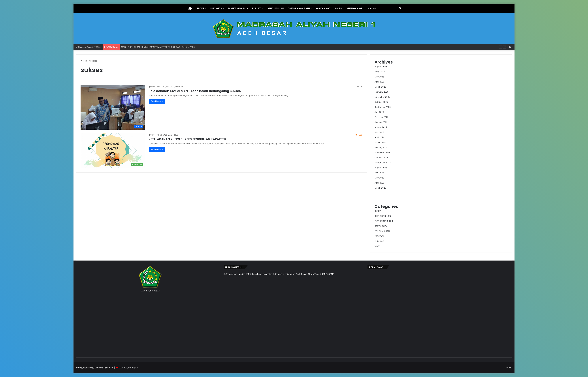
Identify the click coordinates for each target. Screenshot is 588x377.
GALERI (338, 8)
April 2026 (379, 82)
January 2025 (381, 122)
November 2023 (382, 152)
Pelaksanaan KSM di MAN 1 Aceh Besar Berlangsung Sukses (195, 91)
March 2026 (380, 87)
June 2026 (380, 71)
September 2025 (383, 107)
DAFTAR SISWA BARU (299, 8)
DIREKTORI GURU (237, 8)
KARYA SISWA (323, 8)
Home (85, 61)
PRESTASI (379, 236)
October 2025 (381, 102)
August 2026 (381, 66)
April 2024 (379, 137)
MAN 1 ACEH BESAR (160, 87)
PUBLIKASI (257, 8)
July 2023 (379, 172)
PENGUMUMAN (276, 8)
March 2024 (380, 142)
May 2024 (379, 132)
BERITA (378, 211)
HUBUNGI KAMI (354, 8)
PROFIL (200, 8)
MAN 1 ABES (156, 135)
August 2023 (381, 167)
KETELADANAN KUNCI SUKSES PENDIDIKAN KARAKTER (187, 139)
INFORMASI (216, 8)
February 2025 (381, 117)
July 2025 (379, 112)
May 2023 (379, 177)
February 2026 (381, 92)
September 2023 (383, 162)
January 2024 (381, 147)
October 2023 (381, 157)
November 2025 (382, 97)
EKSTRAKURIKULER (384, 221)
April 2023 (379, 183)
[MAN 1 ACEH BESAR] (294, 28)
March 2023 (380, 188)
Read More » (157, 101)
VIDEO (378, 246)
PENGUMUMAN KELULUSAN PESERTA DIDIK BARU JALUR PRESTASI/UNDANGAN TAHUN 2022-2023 (169, 47)
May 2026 (379, 76)
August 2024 (381, 127)
